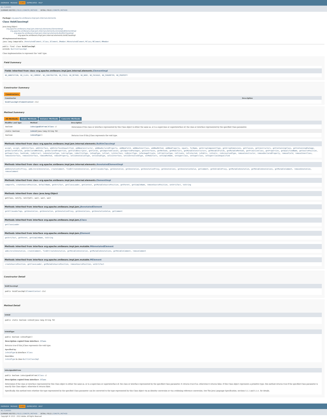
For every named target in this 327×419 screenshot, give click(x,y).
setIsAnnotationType (80, 156)
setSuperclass (181, 156)
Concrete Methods (70, 119)
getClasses (248, 148)
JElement (54, 42)
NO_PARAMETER (108, 75)
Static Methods (29, 119)
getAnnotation (117, 169)
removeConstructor (246, 153)
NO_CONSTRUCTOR (50, 75)
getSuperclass (11, 153)
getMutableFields (216, 151)
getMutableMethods (235, 151)
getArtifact (57, 185)
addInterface (27, 148)
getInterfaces (148, 151)
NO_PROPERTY (122, 75)
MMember (105, 42)
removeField (287, 153)
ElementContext (26, 102)
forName (193, 148)
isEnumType (95, 153)
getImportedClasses (109, 151)
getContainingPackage (303, 148)
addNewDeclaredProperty (106, 148)
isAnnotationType (51, 153)
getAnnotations (168, 169)
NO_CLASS (24, 75)
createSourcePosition (26, 185)
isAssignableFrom (38, 127)
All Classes (6, 7)
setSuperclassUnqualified (217, 156)
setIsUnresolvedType (133, 156)
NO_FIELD (63, 75)
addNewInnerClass (141, 148)
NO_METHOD (74, 75)
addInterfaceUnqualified (61, 148)
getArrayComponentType (210, 148)
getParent (125, 185)
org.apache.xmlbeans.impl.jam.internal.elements (33, 18)
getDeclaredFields (13, 151)
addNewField (125, 148)
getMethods (162, 151)
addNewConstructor (84, 148)
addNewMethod (157, 148)
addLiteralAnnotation (38, 169)
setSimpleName (166, 156)
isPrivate (179, 153)
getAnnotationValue (187, 169)
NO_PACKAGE (95, 75)
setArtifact (175, 185)
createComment (57, 169)
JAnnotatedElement (32, 42)
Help (40, 3)
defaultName (44, 185)
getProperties (272, 151)
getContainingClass (282, 148)
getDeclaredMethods (33, 151)
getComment (203, 169)
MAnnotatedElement (75, 42)
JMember (62, 42)
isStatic (213, 153)
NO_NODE (84, 75)
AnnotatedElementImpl (109, 164)
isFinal (105, 153)
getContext (87, 185)
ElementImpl (100, 71)
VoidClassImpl (11, 102)
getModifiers (176, 151)
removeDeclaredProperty (268, 153)
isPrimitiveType (165, 153)
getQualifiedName (289, 151)
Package (13, 3)
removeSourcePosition (157, 185)
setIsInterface (114, 156)
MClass (88, 42)
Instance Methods (49, 119)
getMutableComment (283, 169)
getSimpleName (138, 185)
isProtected (191, 153)
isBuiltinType (81, 153)
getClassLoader (72, 185)
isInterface (116, 153)
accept (8, 148)
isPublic (203, 153)
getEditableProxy (218, 169)
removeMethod (46, 156)
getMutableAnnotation (239, 169)
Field (19, 10)
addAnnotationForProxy (15, 169)
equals (185, 148)
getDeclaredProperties (55, 151)
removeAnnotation (302, 169)
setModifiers (151, 156)
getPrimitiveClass (255, 151)
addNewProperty (172, 148)
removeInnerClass (303, 153)
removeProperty (61, 156)
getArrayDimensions (232, 148)
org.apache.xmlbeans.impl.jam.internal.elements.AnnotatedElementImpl (43, 31)
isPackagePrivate (147, 153)
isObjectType (131, 153)
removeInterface (12, 156)
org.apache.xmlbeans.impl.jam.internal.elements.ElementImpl (34, 29)
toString (187, 185)
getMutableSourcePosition (106, 185)
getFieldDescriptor (77, 151)
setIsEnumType (98, 156)
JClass (45, 42)
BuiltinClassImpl (19, 49)
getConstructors (263, 148)
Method (34, 10)
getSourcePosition (308, 151)
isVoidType (35, 135)
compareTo (9, 185)
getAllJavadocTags (99, 169)
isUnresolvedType (228, 153)
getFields (93, 151)
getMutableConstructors (195, 151)
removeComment (11, 171)
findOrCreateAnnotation (77, 169)
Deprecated (32, 3)
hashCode (24, 153)
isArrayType (66, 153)
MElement (96, 42)
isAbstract (36, 153)
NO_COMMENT (36, 75)
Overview (5, 3)
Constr (26, 10)
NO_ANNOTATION (11, 75)
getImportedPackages (130, 151)
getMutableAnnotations (262, 169)
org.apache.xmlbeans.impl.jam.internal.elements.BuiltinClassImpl (44, 33)
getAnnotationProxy (150, 169)
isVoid (33, 131)
